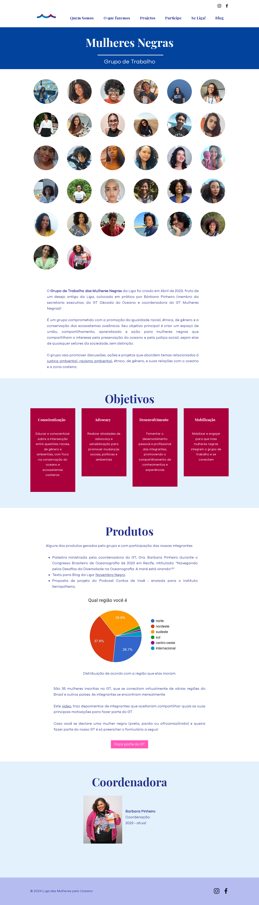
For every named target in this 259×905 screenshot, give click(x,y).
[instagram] (219, 6)
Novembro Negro (110, 575)
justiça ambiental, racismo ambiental (79, 361)
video (66, 706)
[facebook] (227, 6)
